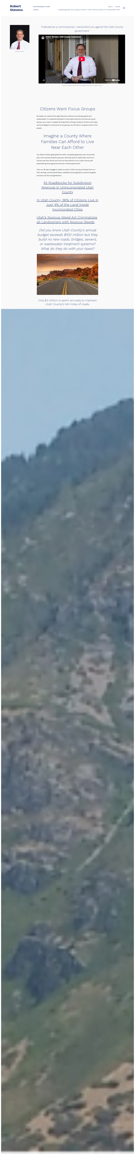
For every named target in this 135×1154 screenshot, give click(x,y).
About (110, 6)
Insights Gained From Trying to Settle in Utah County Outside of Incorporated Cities (89, 10)
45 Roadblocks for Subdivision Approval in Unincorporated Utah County (67, 187)
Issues (117, 6)
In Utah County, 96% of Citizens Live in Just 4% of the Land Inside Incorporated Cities (67, 204)
